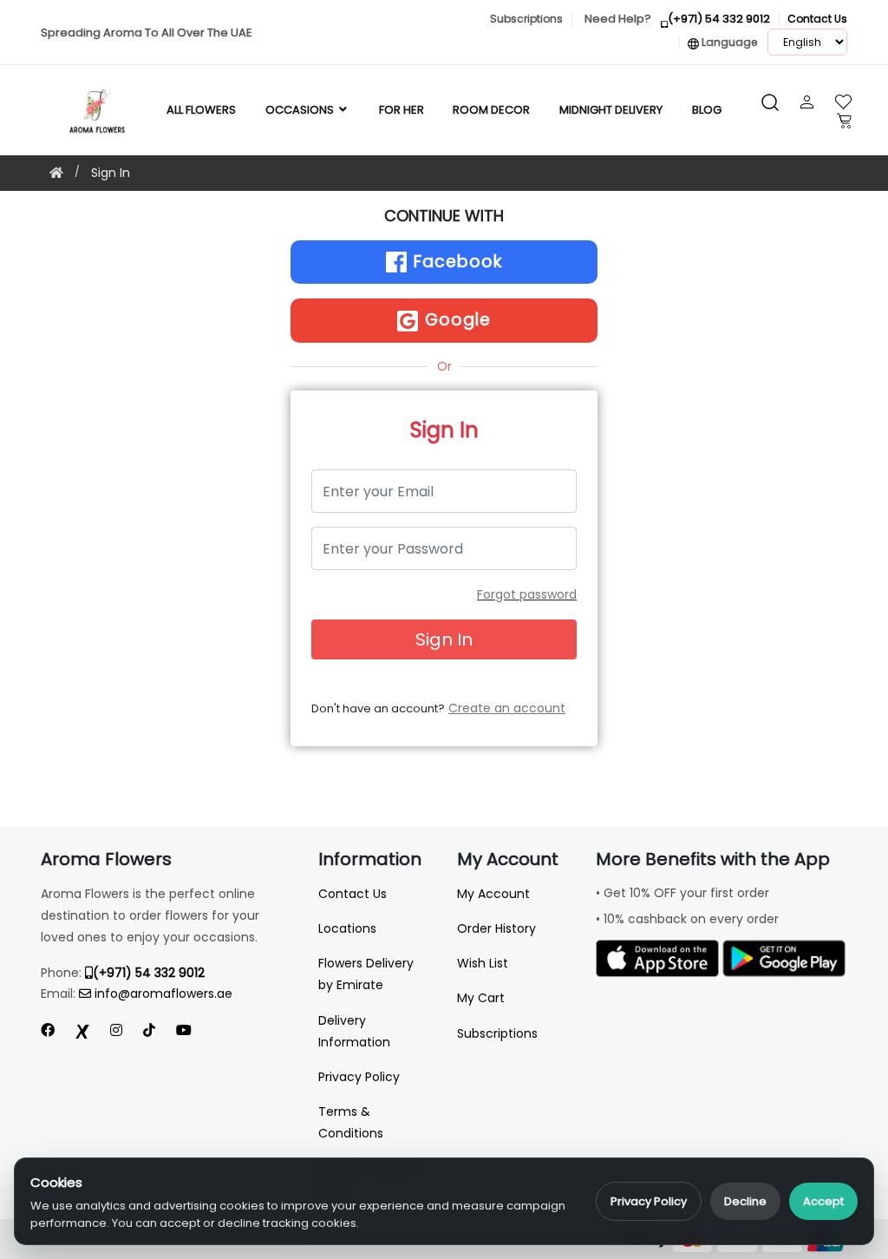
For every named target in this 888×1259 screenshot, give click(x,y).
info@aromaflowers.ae (163, 993)
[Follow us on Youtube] (191, 1030)
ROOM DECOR (491, 110)
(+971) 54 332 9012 (149, 972)
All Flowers (201, 110)
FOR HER (401, 110)
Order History (496, 928)
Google (455, 319)
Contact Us (352, 893)
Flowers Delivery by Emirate (366, 973)
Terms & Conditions (350, 1122)
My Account (493, 893)
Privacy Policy (648, 1201)
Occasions (300, 110)
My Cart (481, 998)
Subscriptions (497, 1033)
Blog (707, 110)
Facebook (455, 261)
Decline (745, 1201)
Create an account (506, 708)
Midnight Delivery (611, 110)
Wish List (482, 963)
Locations (347, 928)
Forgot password (527, 594)
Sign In (110, 172)
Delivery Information (354, 1031)
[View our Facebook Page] (48, 1030)
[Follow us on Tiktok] (149, 1030)
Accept (823, 1201)
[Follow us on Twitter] (82, 1030)
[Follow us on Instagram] (116, 1030)
